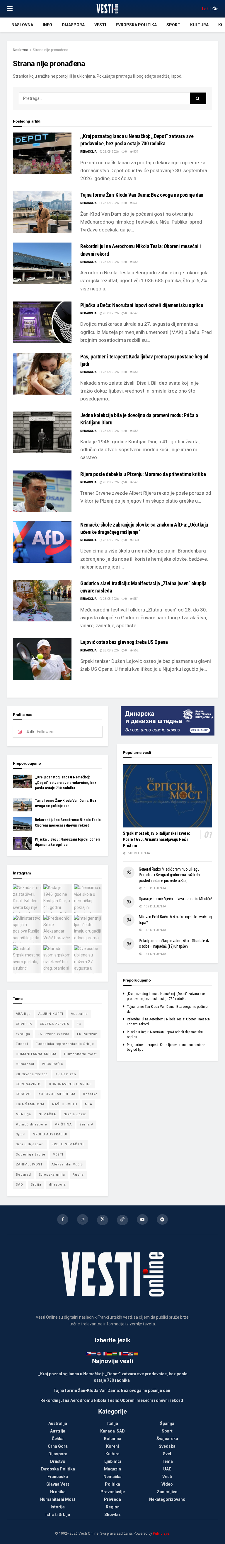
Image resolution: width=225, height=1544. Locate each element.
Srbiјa (36, 1184)
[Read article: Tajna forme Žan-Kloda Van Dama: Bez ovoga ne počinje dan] (42, 212)
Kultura (199, 24)
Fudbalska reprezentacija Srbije (65, 1044)
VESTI (58, 1154)
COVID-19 (24, 1024)
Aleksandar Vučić (67, 1164)
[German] (109, 1353)
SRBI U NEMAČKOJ (68, 1144)
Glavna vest (57, 1484)
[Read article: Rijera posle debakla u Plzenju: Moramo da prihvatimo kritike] (42, 491)
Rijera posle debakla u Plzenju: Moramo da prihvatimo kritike (143, 474)
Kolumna (112, 1438)
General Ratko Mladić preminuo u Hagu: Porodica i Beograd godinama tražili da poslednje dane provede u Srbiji (169, 875)
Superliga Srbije (30, 1154)
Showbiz (112, 1514)
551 (136, 598)
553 (136, 262)
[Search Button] (198, 98)
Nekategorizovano (167, 1499)
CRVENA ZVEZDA (54, 1024)
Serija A (86, 1124)
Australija (79, 1014)
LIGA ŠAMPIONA (30, 1104)
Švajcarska (167, 1438)
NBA (88, 1104)
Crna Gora (58, 1446)
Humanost (25, 1064)
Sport (173, 24)
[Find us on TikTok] (122, 1220)
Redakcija (88, 151)
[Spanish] (136, 1353)
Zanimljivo (167, 1491)
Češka (58, 1438)
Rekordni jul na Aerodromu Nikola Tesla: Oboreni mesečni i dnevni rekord (111, 1400)
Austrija (57, 1431)
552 (136, 650)
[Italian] (120, 1353)
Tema (167, 1461)
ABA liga (23, 1014)
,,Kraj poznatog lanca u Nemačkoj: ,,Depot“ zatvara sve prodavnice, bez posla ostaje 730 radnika (65, 782)
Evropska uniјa (52, 1175)
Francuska (57, 1476)
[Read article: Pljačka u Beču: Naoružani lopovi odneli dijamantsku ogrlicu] (42, 322)
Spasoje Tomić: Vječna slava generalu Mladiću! (175, 898)
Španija (167, 1423)
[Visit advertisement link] (167, 721)
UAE (167, 1469)
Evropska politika (136, 24)
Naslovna (22, 24)
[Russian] (125, 1353)
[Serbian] (131, 1353)
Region (113, 1507)
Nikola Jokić (75, 1114)
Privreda (112, 1499)
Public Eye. (161, 1533)
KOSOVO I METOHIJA (57, 1094)
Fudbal (22, 1044)
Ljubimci (112, 1461)
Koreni (112, 1446)
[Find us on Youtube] (142, 1219)
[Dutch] (94, 1353)
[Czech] (88, 1353)
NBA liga (23, 1114)
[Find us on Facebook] (62, 1219)
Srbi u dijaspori (30, 1144)
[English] (99, 1353)
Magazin (112, 1469)
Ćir (215, 9)
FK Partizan (87, 1034)
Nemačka (112, 1476)
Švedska (167, 1446)
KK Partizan (65, 1074)
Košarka (90, 1094)
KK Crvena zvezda (32, 1074)
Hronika (58, 1491)
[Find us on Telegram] (162, 1219)
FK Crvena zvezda (53, 1034)
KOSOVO (23, 1094)
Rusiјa (78, 1175)
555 (136, 431)
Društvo (57, 1461)
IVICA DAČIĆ (52, 1064)
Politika (112, 1484)
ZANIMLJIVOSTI (30, 1164)
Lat (205, 9)
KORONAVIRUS (29, 1084)
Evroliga (23, 1034)
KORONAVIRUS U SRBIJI (70, 1084)
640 (136, 540)
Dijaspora (73, 24)
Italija (112, 1423)
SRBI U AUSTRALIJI (50, 1134)
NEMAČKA (47, 1114)
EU (79, 1024)
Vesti (100, 24)
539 (136, 203)
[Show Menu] (10, 9)
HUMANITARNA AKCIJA (36, 1054)
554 (136, 372)
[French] (104, 1353)
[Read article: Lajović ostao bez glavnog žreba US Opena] (42, 659)
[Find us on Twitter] (102, 1220)
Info (47, 24)
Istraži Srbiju (57, 1514)
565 (136, 482)
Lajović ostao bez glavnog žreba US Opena (124, 642)
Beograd (23, 1175)
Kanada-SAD (112, 1431)
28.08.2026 (110, 151)
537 (136, 151)
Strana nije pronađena (50, 50)
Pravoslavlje (112, 1491)
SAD (19, 1184)
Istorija (58, 1507)
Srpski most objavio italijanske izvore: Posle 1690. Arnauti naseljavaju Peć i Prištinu (156, 839)
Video (167, 1484)
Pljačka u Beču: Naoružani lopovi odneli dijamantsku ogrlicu (141, 305)
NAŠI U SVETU (64, 1104)
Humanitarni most (80, 1054)
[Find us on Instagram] (82, 1219)
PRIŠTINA (63, 1124)
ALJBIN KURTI (50, 1014)
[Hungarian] (115, 1353)
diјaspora (57, 1184)
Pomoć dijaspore (31, 1124)
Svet (167, 1453)
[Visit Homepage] (107, 9)
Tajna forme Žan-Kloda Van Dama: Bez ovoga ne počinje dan (141, 195)
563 (136, 313)
